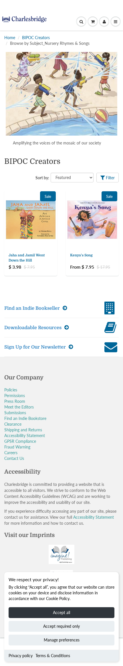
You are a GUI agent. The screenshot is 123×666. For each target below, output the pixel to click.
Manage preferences (62, 639)
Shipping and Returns (23, 429)
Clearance (12, 424)
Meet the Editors (19, 407)
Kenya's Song (81, 255)
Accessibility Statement (24, 435)
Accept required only (61, 626)
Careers (10, 452)
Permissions (14, 395)
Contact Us (14, 458)
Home (9, 37)
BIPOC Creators (36, 37)
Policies (10, 389)
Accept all (61, 612)
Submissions (15, 412)
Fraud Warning (17, 446)
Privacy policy (21, 655)
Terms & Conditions (52, 655)
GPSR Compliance (20, 441)
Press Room (14, 401)
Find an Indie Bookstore (25, 418)
